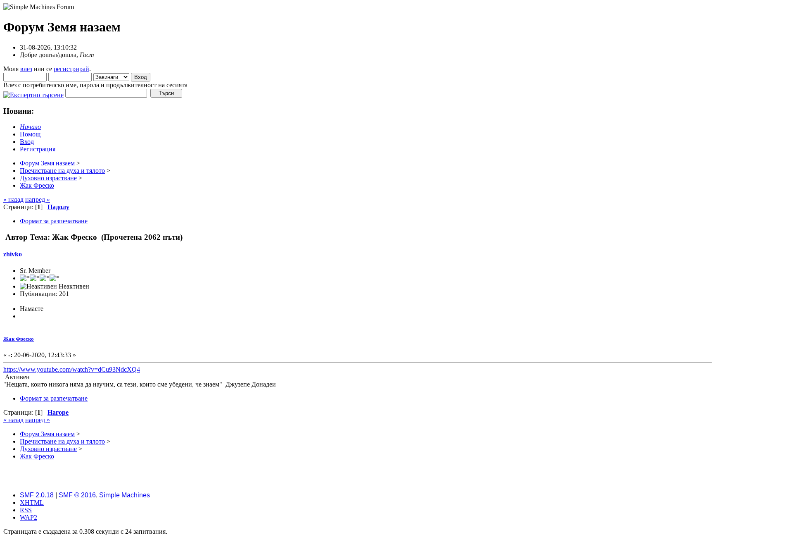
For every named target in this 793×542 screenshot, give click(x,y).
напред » (37, 199)
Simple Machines (124, 495)
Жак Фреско (18, 339)
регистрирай (71, 68)
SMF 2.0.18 (37, 495)
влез (26, 68)
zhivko (12, 254)
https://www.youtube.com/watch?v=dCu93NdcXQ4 (71, 369)
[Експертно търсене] (33, 92)
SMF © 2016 (77, 495)
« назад (13, 199)
